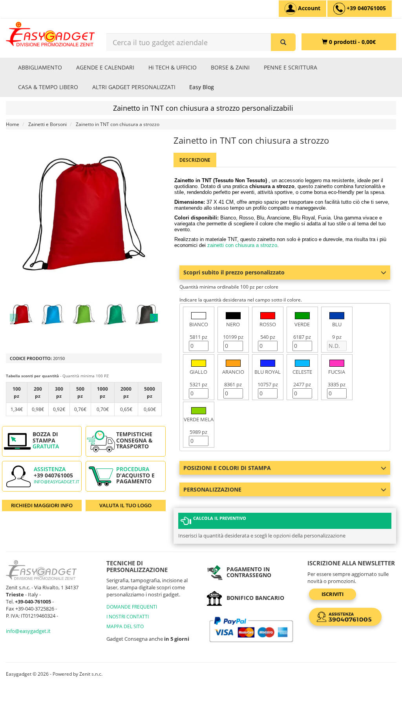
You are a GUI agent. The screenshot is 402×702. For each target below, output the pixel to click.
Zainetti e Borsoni (47, 124)
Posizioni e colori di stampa (227, 468)
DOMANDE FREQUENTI (131, 606)
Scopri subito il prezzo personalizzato (234, 272)
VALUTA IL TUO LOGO (125, 505)
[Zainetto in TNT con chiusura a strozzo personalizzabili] (21, 314)
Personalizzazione (212, 489)
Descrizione (194, 160)
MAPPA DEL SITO (125, 626)
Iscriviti (333, 594)
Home (12, 124)
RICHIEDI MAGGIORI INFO (42, 505)
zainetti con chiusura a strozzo (242, 245)
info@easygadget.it (56, 481)
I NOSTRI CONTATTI (127, 616)
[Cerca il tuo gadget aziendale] (283, 42)
